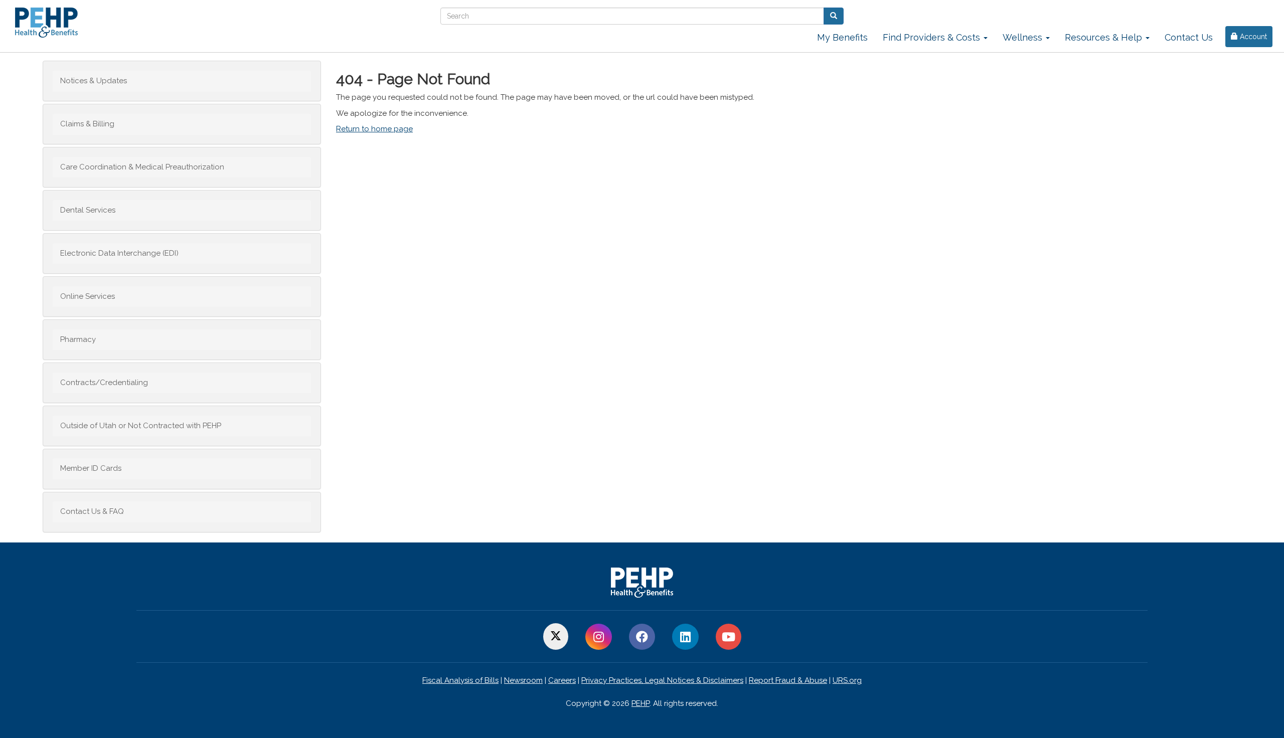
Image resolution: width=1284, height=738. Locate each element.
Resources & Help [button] (1105, 37)
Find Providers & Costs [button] (933, 37)
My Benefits (842, 37)
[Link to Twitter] (555, 637)
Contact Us (1189, 37)
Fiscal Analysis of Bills (460, 680)
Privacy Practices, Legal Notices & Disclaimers (662, 680)
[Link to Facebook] (642, 637)
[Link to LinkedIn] (685, 637)
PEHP (640, 703)
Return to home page (374, 128)
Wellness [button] (1024, 37)
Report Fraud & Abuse (788, 680)
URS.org (847, 680)
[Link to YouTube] (728, 637)
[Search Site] (834, 16)
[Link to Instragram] (598, 637)
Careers (562, 680)
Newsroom (523, 680)
